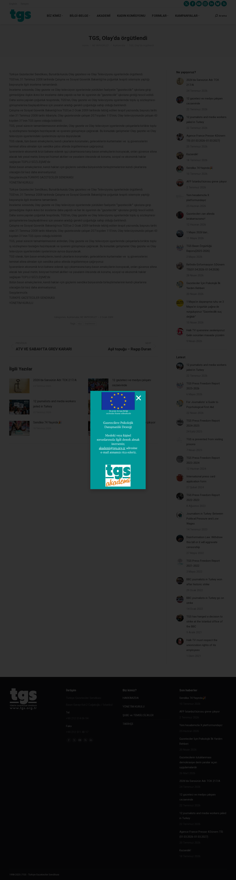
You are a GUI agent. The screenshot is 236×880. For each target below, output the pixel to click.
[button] (138, 398)
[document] (118, 440)
